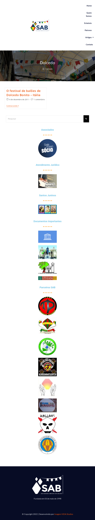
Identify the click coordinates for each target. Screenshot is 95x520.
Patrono (88, 30)
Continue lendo (12, 106)
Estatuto (88, 23)
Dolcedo (50, 69)
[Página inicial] (43, 69)
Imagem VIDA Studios (63, 514)
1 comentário (39, 99)
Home (89, 6)
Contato (89, 44)
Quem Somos (89, 14)
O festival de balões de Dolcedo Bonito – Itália (23, 93)
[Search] (86, 118)
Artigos (88, 37)
